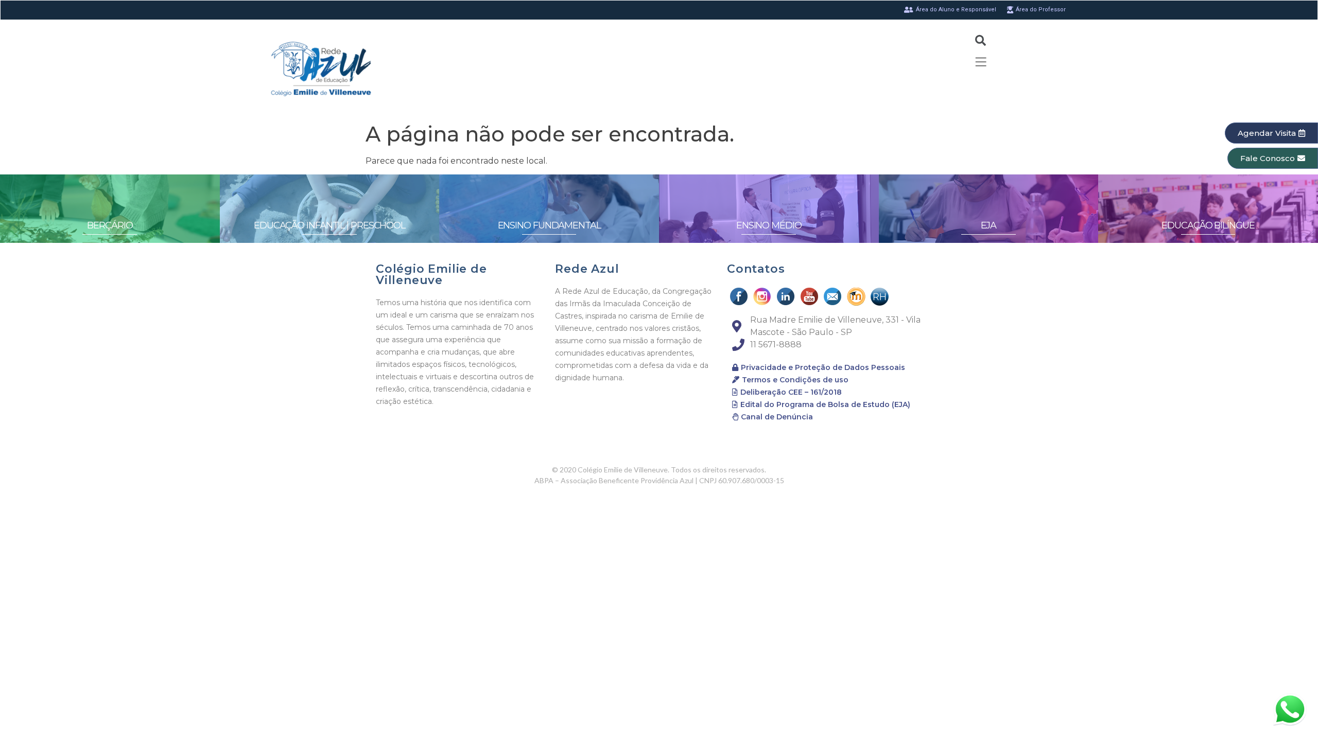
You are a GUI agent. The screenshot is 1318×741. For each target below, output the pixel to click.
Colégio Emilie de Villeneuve (431, 274)
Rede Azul (587, 269)
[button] (1271, 133)
